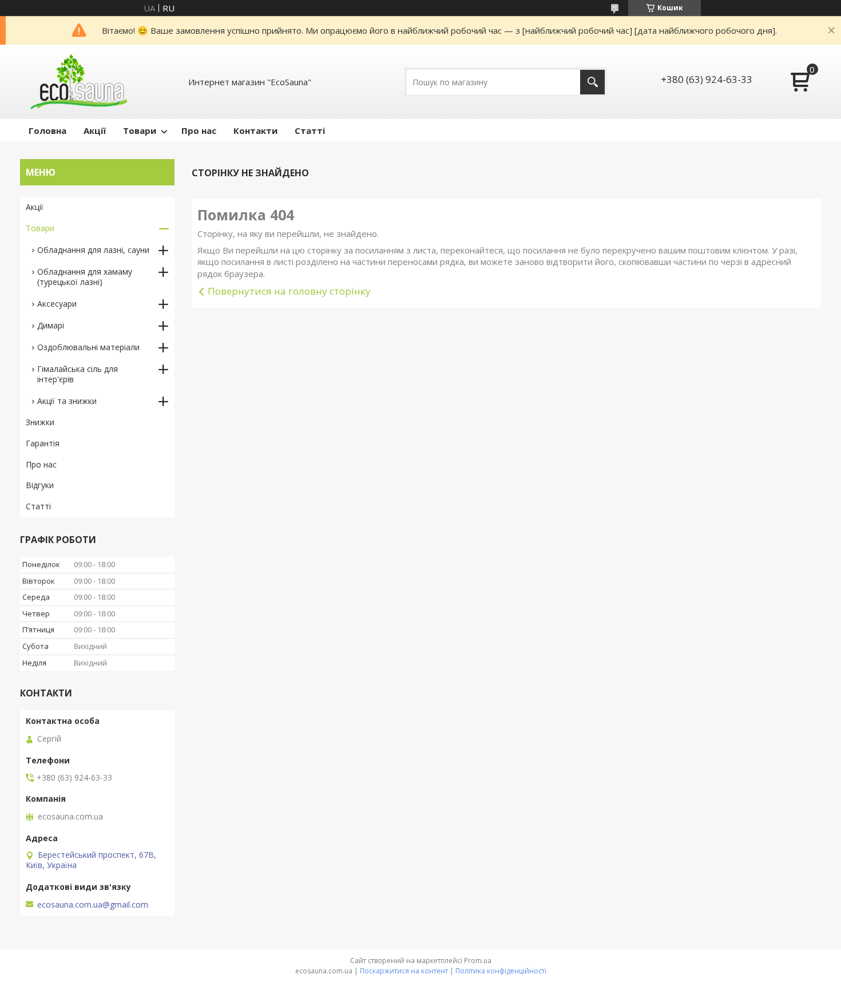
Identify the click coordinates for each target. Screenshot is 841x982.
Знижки (40, 422)
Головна (47, 130)
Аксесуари (57, 303)
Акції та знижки (67, 400)
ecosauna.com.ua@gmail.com (92, 905)
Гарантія (42, 443)
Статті (310, 130)
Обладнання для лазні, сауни (93, 249)
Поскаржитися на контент (404, 971)
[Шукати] (592, 82)
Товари (139, 130)
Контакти (255, 130)
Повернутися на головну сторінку (289, 291)
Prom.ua (477, 960)
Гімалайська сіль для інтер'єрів (77, 374)
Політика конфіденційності (500, 971)
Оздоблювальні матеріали (88, 347)
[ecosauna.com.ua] (77, 81)
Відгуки (40, 485)
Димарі (50, 325)
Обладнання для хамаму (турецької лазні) (84, 276)
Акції (95, 130)
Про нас (198, 130)
